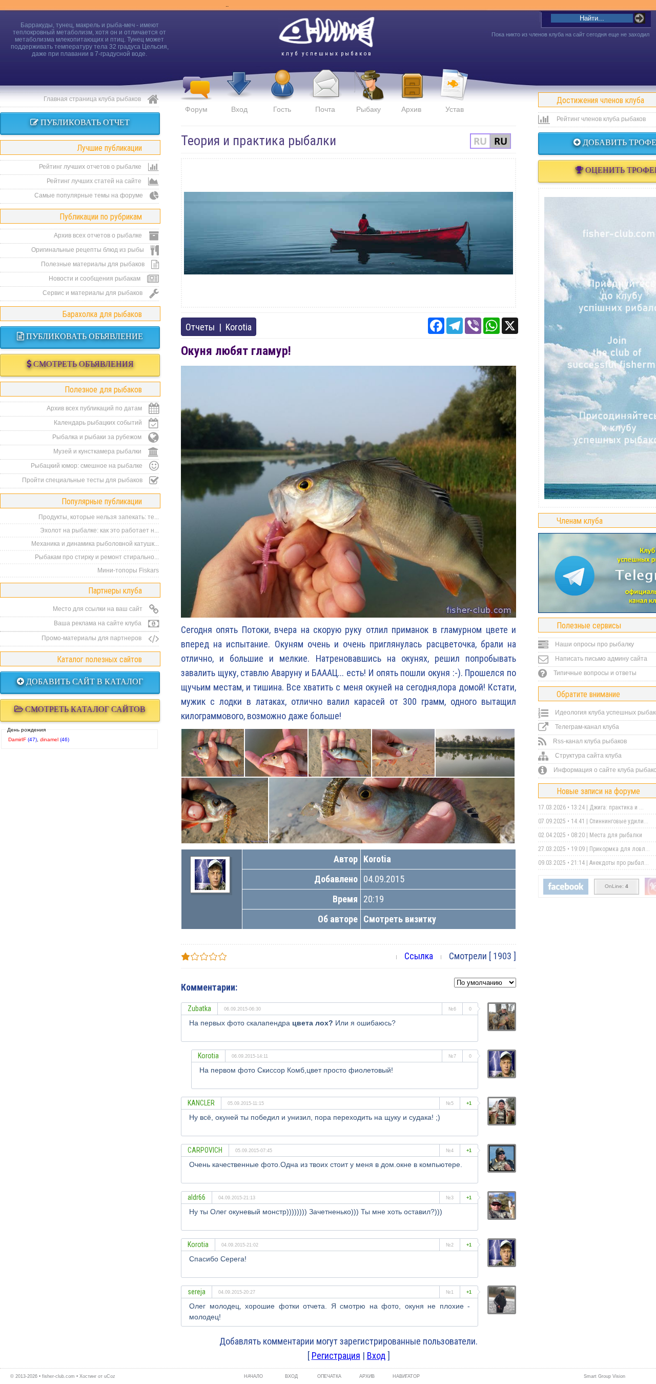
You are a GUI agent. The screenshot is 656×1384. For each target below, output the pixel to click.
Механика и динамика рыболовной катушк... (95, 543)
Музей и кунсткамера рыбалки (98, 451)
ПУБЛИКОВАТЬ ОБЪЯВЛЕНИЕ (83, 336)
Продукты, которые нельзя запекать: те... (98, 517)
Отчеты (200, 327)
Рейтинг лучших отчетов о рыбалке (91, 166)
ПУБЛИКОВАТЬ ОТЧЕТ (84, 122)
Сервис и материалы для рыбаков (93, 292)
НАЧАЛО (253, 1376)
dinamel (49, 739)
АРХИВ (367, 1376)
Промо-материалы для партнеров (92, 638)
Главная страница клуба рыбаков (93, 99)
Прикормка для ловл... (619, 849)
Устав (454, 109)
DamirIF (17, 739)
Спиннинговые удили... (618, 821)
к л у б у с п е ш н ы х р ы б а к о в (326, 53)
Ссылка (418, 956)
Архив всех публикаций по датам (95, 408)
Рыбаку (368, 109)
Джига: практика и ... (616, 807)
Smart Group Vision (604, 1376)
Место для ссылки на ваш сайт (98, 608)
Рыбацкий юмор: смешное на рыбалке (87, 465)
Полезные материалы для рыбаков (93, 264)
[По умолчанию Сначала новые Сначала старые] (485, 981)
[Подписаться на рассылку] (565, 892)
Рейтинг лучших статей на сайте (95, 181)
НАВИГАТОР (405, 1376)
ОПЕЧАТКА (329, 1376)
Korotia (238, 327)
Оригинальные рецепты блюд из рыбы (88, 249)
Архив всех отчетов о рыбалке (99, 235)
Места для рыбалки (615, 835)
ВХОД (291, 1376)
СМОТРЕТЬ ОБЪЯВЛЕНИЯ (82, 364)
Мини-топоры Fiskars (128, 570)
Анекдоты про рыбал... (619, 862)
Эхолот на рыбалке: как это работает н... (99, 530)
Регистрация (336, 1355)
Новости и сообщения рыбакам (95, 278)
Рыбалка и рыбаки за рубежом (97, 437)
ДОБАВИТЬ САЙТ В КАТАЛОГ (83, 681)
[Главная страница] (326, 32)
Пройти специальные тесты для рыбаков (83, 480)
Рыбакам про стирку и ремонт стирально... (97, 557)
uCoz (109, 1376)
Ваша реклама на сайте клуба (98, 623)
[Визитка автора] (210, 886)
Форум (196, 109)
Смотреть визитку (399, 919)
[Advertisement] (348, 233)
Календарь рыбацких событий (99, 422)
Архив (411, 109)
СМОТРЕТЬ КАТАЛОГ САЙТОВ (84, 709)
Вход (239, 109)
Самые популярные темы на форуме (89, 195)
